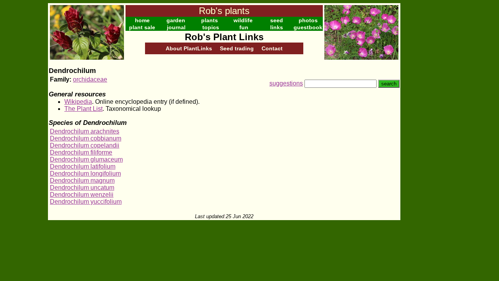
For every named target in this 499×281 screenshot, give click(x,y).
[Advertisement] (425, 120)
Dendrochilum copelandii (84, 145)
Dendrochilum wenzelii (81, 194)
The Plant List (83, 108)
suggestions (286, 83)
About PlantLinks (189, 48)
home (142, 20)
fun (243, 27)
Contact (272, 48)
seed (276, 20)
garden (175, 20)
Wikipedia (78, 101)
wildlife (243, 20)
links (276, 27)
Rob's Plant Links (224, 37)
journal (176, 27)
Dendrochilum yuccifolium (86, 201)
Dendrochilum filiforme (81, 152)
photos (308, 20)
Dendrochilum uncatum (82, 187)
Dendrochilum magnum (82, 180)
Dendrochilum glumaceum (86, 159)
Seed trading (237, 48)
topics (210, 27)
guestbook (308, 27)
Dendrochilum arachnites (84, 131)
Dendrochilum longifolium (85, 173)
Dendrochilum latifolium (82, 166)
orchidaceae (90, 79)
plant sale (142, 27)
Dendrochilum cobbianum (85, 138)
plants (209, 20)
